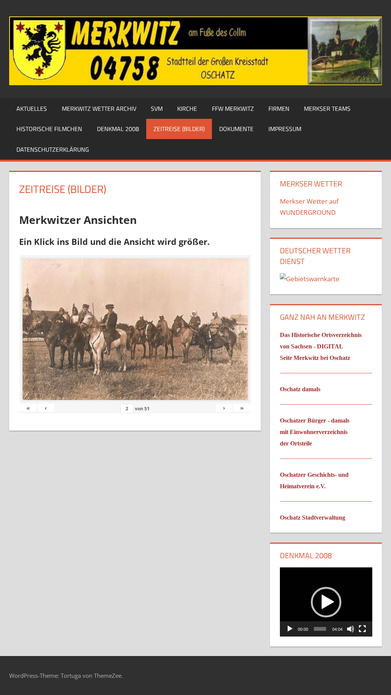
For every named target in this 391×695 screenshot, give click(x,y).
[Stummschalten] (350, 629)
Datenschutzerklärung (52, 149)
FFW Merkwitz (233, 108)
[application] (326, 602)
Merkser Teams (327, 108)
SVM (157, 108)
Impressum (284, 128)
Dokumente (236, 128)
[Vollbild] (362, 629)
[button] (326, 602)
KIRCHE (187, 108)
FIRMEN (278, 108)
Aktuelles (31, 108)
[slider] (320, 629)
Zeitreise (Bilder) (179, 128)
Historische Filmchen (49, 128)
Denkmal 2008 (118, 128)
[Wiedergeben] (290, 629)
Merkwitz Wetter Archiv (99, 108)
